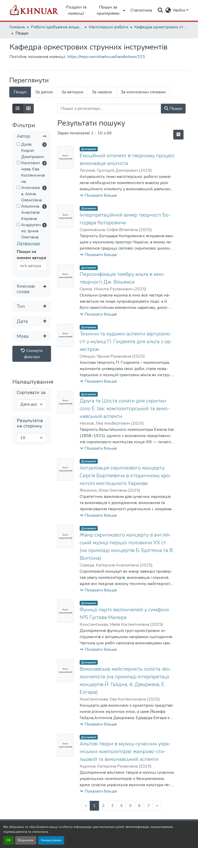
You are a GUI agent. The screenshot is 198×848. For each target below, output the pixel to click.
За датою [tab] (44, 92)
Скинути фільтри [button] (33, 354)
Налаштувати (51, 840)
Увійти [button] (179, 10)
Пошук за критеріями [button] (108, 10)
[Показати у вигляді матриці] (28, 108)
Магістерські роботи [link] (108, 27)
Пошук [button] (175, 108)
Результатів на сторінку (30, 423)
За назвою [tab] (102, 92)
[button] (34, 10)
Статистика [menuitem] (141, 10)
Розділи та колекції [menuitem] (76, 10)
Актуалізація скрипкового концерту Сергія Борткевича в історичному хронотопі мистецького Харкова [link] (125, 475)
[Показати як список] (17, 108)
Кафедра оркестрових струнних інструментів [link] (160, 27)
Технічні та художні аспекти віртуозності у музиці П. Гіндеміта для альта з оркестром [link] (126, 341)
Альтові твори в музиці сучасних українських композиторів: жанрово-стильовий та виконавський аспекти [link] (125, 751)
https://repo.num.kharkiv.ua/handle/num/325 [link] (106, 57)
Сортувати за (31, 392)
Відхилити (26, 840)
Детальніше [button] (28, 243)
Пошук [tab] (20, 92)
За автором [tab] (72, 92)
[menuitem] (109, 10)
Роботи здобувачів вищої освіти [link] (56, 27)
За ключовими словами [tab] (143, 92)
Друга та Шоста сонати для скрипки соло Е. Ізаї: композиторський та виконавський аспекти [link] (125, 408)
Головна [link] (17, 27)
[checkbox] (18, 144)
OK (8, 840)
